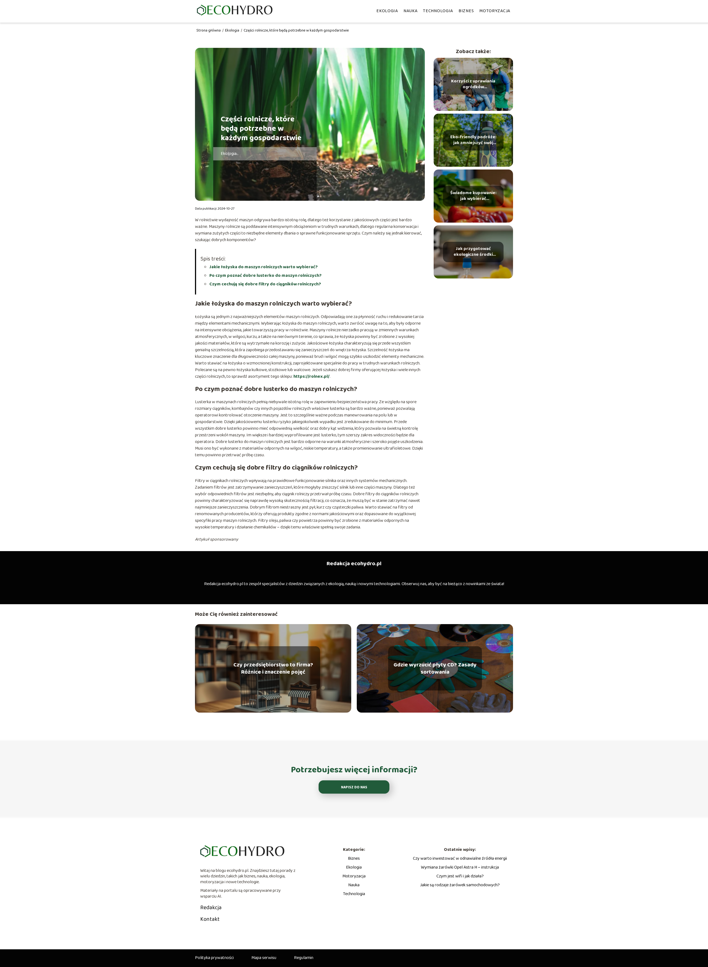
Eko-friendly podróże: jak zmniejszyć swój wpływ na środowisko (473, 140)
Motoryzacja (494, 10)
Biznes (466, 10)
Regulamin (303, 957)
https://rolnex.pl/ (311, 376)
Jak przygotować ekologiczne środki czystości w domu (473, 252)
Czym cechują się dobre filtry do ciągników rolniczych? (265, 284)
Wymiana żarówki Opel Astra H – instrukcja (460, 867)
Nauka (411, 10)
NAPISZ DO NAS (354, 787)
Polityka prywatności (214, 957)
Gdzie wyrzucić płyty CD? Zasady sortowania (435, 668)
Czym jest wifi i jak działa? (460, 876)
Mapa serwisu (263, 957)
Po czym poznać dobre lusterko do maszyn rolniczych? (265, 275)
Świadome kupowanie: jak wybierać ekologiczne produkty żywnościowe (473, 196)
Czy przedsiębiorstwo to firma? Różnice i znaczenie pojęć (273, 668)
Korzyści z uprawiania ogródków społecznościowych (473, 84)
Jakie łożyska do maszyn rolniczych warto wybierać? (263, 267)
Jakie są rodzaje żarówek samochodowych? (460, 885)
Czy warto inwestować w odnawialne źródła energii (460, 858)
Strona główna (209, 30)
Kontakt (210, 919)
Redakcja (211, 907)
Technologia (438, 10)
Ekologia (387, 10)
